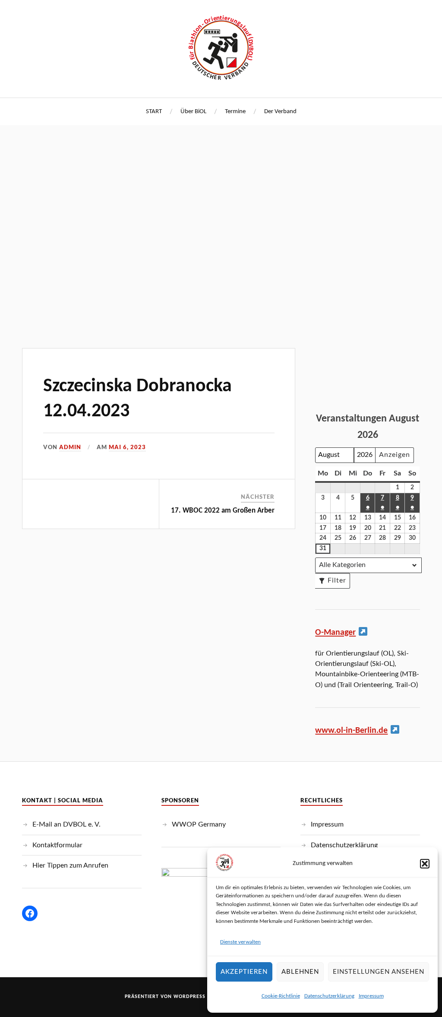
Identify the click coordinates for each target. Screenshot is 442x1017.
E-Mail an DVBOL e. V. (66, 824)
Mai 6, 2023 (127, 447)
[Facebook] (30, 913)
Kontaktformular (57, 845)
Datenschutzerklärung (329, 996)
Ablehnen (300, 972)
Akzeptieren (244, 972)
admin (70, 447)
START (154, 111)
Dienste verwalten (240, 942)
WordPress (189, 996)
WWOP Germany (199, 824)
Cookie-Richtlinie (281, 996)
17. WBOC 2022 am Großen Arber (223, 510)
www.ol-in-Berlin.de (351, 730)
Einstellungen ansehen (378, 972)
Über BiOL (193, 111)
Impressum (371, 996)
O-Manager (335, 632)
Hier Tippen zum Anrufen (70, 865)
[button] (424, 863)
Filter (330, 583)
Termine (235, 111)
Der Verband (280, 111)
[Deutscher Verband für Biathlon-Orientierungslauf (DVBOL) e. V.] (221, 47)
